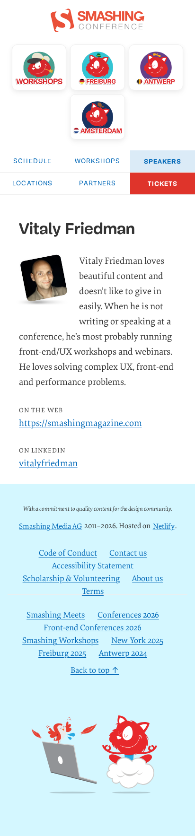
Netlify (164, 526)
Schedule (32, 161)
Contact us (128, 553)
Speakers (162, 161)
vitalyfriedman (48, 463)
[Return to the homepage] (97, 26)
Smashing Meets (56, 615)
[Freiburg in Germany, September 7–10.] (97, 67)
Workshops (98, 161)
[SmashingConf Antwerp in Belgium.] (156, 67)
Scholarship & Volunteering (71, 578)
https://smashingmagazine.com (80, 423)
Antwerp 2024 (123, 653)
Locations (32, 184)
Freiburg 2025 (62, 653)
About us (147, 578)
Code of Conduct (68, 553)
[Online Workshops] (39, 67)
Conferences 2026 (128, 615)
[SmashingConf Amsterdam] (97, 116)
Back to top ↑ (95, 670)
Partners (97, 184)
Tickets (163, 183)
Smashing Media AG (50, 526)
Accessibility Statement (92, 566)
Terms (93, 591)
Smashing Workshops (60, 640)
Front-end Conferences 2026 (93, 628)
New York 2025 (137, 640)
